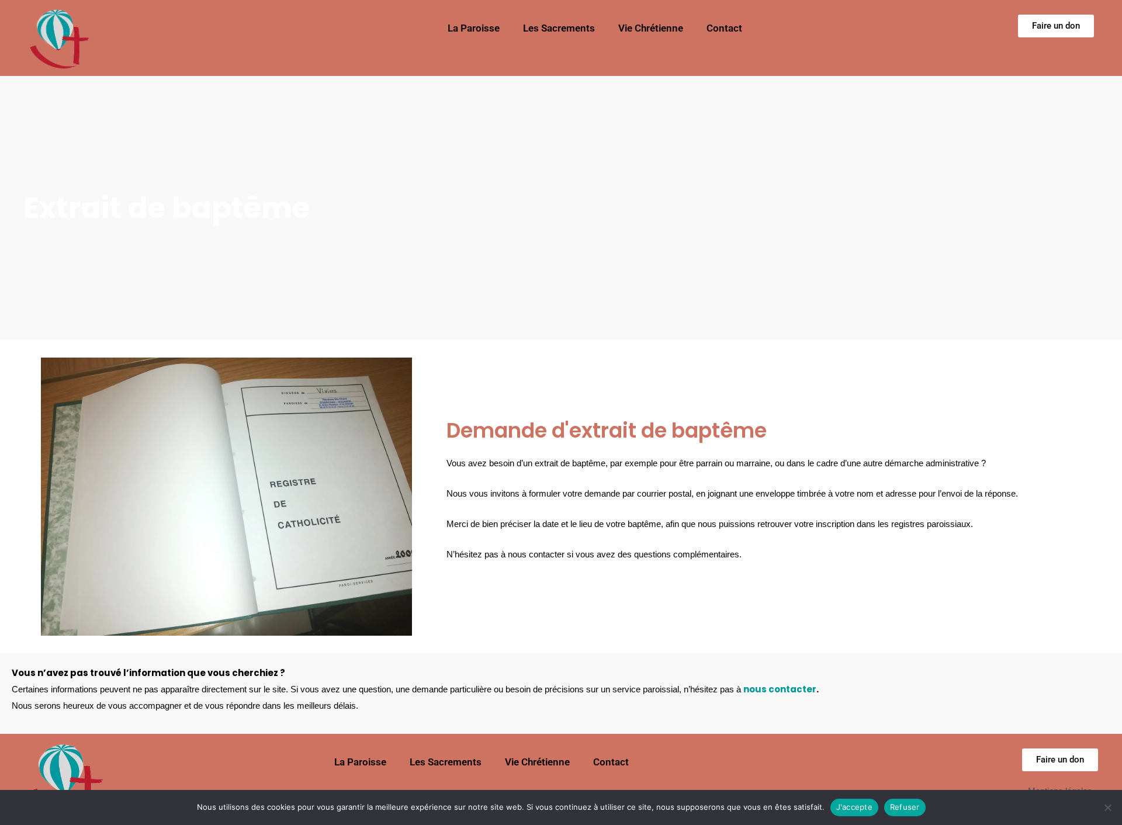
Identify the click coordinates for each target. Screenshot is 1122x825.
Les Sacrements (559, 28)
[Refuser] (1107, 807)
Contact (724, 28)
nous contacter (779, 689)
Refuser (905, 807)
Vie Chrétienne (650, 28)
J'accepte (854, 807)
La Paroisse (474, 28)
